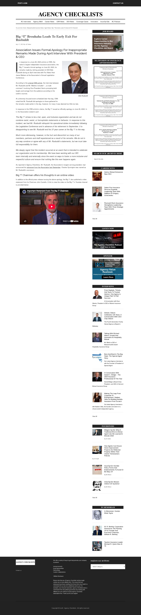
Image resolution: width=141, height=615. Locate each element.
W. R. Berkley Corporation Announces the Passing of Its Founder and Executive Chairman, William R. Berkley (113, 530)
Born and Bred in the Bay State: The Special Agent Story (113, 356)
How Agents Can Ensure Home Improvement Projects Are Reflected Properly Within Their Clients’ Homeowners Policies (113, 451)
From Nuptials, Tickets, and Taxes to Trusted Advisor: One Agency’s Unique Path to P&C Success (112, 294)
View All (94, 219)
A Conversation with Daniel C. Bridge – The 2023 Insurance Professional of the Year (113, 376)
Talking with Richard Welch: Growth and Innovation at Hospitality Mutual (113, 336)
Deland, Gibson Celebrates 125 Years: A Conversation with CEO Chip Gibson (112, 316)
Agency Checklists (70, 14)
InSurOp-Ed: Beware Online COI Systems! (112, 483)
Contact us (18, 570)
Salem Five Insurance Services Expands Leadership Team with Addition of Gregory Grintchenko (112, 191)
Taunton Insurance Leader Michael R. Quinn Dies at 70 (113, 544)
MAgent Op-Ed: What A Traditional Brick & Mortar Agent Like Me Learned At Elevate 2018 (113, 433)
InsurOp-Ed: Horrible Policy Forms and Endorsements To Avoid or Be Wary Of (113, 469)
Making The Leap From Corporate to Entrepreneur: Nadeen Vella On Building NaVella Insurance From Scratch (113, 397)
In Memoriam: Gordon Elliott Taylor (112, 512)
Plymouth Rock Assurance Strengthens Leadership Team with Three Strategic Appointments (113, 206)
